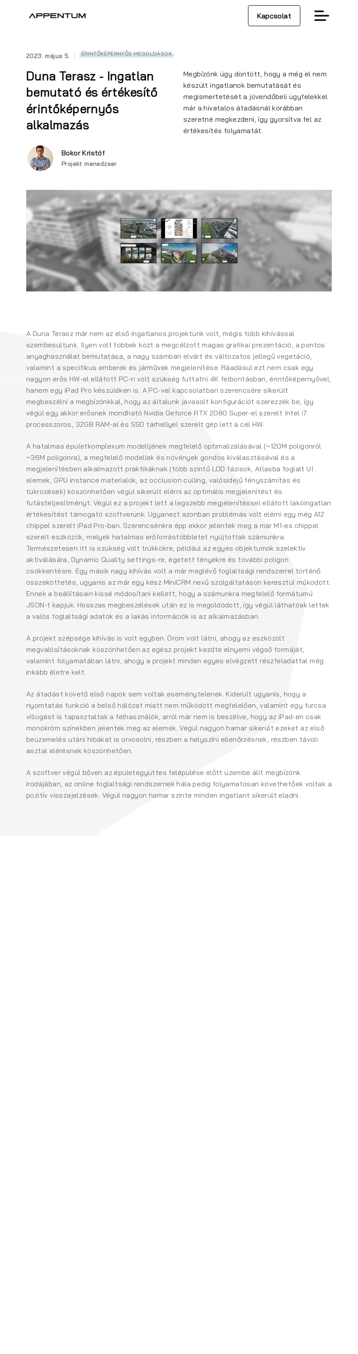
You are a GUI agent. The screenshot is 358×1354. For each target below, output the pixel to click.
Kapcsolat (274, 15)
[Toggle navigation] (321, 15)
